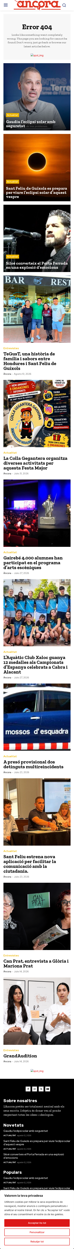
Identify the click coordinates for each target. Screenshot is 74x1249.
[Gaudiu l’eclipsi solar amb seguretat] (37, 96)
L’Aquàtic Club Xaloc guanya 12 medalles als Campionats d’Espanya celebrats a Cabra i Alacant (35, 665)
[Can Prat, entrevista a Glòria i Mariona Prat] (37, 916)
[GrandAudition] (37, 1011)
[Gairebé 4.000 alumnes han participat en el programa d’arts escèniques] (37, 513)
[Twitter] (41, 1089)
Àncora (7, 373)
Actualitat (12, 115)
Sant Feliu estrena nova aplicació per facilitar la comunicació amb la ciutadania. (29, 864)
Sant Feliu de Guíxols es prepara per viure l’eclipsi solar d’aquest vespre (36, 1142)
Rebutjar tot (37, 1241)
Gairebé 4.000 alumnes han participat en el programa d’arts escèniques (33, 562)
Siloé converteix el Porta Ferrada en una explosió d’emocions (33, 1156)
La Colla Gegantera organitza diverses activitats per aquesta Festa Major (35, 463)
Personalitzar (37, 1232)
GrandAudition (20, 1056)
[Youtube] (47, 1089)
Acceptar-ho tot (37, 1222)
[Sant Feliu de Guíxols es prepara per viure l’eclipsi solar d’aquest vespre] (37, 167)
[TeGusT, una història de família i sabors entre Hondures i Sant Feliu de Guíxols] (37, 309)
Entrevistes (11, 348)
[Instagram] (34, 1089)
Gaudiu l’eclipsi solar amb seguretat (25, 1131)
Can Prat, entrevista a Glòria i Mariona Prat (36, 963)
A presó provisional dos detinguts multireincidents (33, 764)
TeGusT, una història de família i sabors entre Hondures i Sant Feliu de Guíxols (29, 361)
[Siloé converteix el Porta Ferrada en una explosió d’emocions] (37, 238)
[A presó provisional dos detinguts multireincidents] (37, 717)
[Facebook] (28, 1089)
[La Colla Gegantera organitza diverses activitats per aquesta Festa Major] (37, 413)
